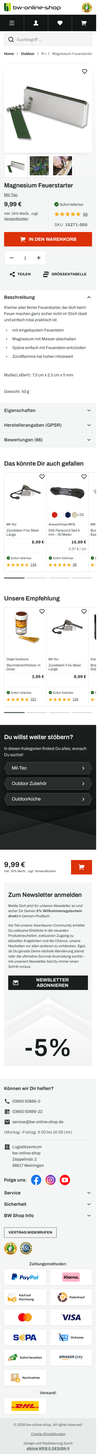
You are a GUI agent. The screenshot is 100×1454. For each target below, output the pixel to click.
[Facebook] (36, 1180)
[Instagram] (50, 1180)
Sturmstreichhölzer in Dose (23, 667)
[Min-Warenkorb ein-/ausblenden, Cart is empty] (84, 23)
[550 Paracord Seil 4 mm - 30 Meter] (67, 492)
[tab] (14, 578)
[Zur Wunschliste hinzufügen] (84, 71)
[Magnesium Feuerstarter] (48, 108)
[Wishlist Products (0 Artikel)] (60, 23)
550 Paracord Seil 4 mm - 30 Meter (64, 532)
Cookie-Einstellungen (48, 1434)
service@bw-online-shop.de (37, 1122)
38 (75, 565)
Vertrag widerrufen (30, 1232)
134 (33, 565)
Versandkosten (16, 219)
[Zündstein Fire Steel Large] (25, 492)
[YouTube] (65, 1180)
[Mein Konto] (36, 23)
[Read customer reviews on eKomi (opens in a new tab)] (87, 7)
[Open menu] (12, 23)
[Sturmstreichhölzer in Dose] (25, 626)
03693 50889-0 (26, 1101)
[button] (48, 1192)
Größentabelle (69, 274)
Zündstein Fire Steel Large (22, 532)
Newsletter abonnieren (52, 982)
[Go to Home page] (35, 7)
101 (33, 699)
